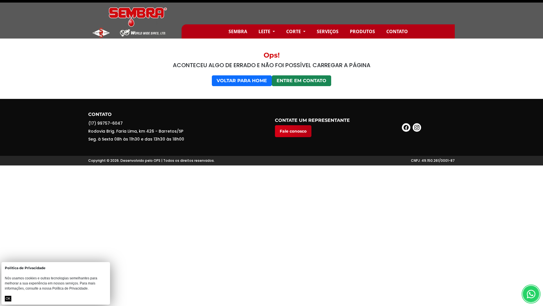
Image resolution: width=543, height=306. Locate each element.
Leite (265, 31)
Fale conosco (293, 131)
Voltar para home (242, 80)
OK (8, 299)
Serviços (328, 31)
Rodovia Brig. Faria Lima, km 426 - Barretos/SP (135, 131)
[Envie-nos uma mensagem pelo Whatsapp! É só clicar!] (531, 294)
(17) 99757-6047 (105, 123)
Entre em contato (301, 80)
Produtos (362, 31)
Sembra (238, 31)
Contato (397, 31)
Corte (294, 31)
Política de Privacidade (70, 288)
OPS (157, 160)
